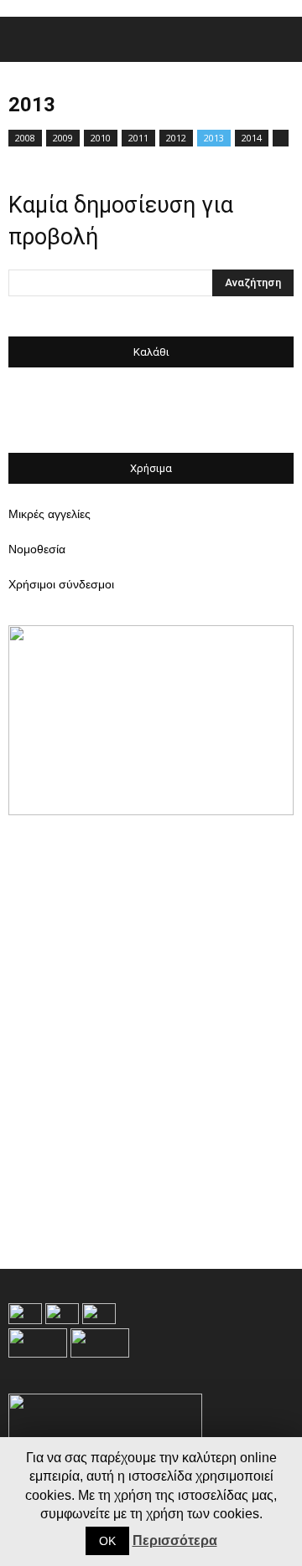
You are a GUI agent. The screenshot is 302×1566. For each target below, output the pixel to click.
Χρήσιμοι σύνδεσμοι (61, 584)
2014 (252, 137)
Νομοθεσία (36, 549)
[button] (278, 39)
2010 (101, 137)
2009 (63, 137)
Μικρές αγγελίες (49, 514)
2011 (138, 137)
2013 (214, 137)
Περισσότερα (175, 1540)
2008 (25, 137)
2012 (176, 137)
